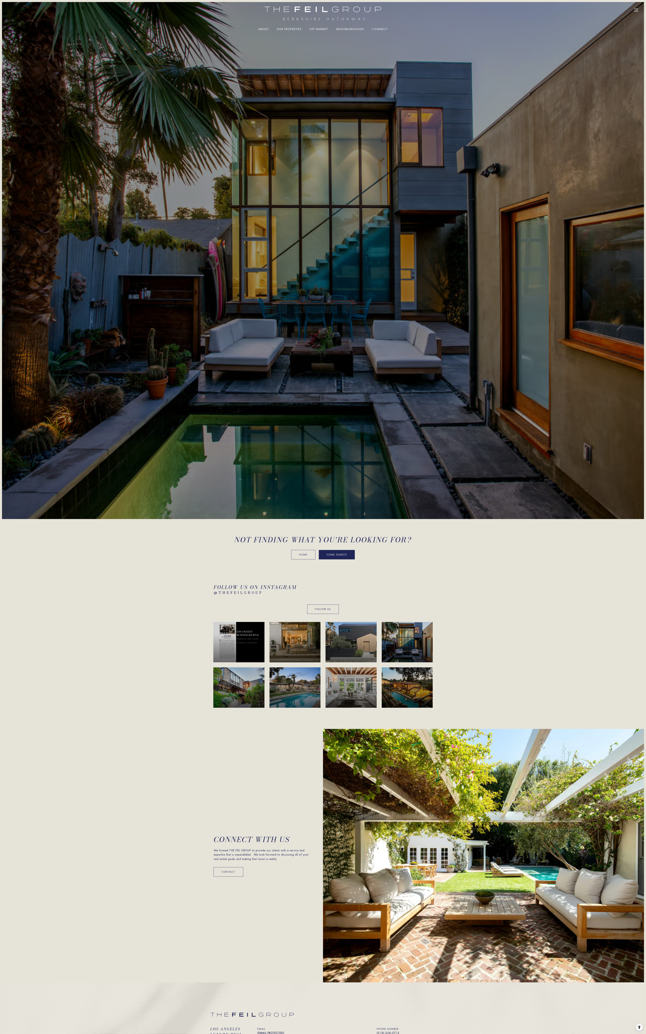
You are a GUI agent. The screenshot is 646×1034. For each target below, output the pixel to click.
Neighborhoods (350, 29)
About (263, 29)
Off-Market (318, 29)
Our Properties (289, 29)
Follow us (323, 609)
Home (303, 554)
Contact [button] (228, 872)
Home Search (337, 554)
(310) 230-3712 (388, 1033)
